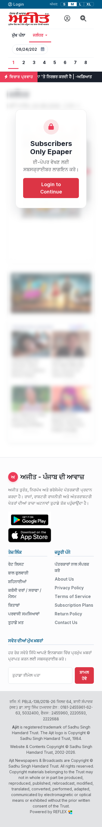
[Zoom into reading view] (83, 18)
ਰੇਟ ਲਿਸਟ (16, 564)
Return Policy (68, 613)
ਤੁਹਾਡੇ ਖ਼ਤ (16, 622)
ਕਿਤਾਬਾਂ (14, 605)
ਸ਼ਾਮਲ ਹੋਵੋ (84, 675)
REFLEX (60, 811)
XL (88, 4)
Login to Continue (51, 188)
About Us (64, 579)
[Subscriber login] (67, 18)
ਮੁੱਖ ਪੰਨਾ (18, 35)
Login (18, 4)
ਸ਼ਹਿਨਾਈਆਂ (17, 581)
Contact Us (66, 622)
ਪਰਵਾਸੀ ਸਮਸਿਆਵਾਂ (23, 613)
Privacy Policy (69, 587)
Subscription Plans (74, 605)
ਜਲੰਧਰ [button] (38, 35)
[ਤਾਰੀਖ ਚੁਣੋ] (42, 49)
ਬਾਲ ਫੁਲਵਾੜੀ (18, 572)
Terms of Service (73, 596)
